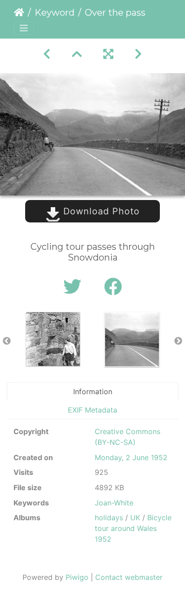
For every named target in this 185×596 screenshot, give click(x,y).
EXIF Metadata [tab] (92, 409)
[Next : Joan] (138, 54)
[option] (52, 339)
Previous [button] (6, 341)
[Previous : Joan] (46, 54)
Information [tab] (92, 391)
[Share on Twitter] (74, 287)
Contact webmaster (129, 577)
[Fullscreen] (108, 54)
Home (19, 12)
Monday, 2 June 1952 (131, 457)
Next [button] (178, 341)
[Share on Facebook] (113, 287)
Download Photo (100, 211)
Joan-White (114, 502)
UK (135, 517)
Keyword (55, 12)
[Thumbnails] (76, 54)
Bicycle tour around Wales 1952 (133, 528)
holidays (109, 517)
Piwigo (77, 577)
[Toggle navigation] (24, 28)
